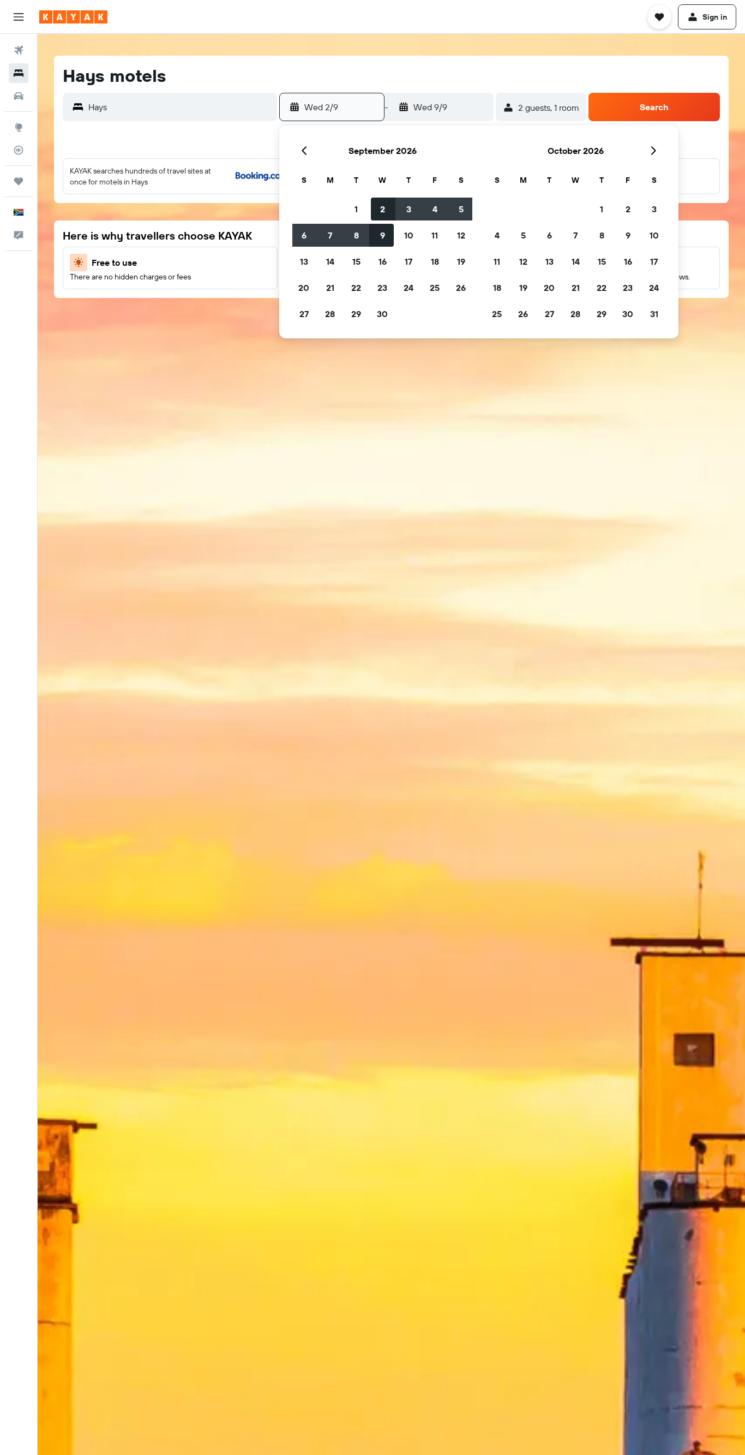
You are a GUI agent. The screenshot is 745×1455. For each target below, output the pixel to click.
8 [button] (356, 235)
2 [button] (382, 209)
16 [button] (382, 261)
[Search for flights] (18, 50)
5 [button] (461, 209)
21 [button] (330, 287)
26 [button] (461, 287)
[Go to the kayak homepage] (73, 16)
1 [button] (356, 209)
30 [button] (382, 313)
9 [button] (382, 235)
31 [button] (654, 313)
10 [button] (408, 235)
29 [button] (356, 313)
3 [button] (408, 209)
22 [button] (356, 287)
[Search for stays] (18, 73)
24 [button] (408, 287)
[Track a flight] (18, 150)
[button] (19, 17)
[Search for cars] (18, 96)
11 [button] (434, 235)
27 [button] (304, 313)
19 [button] (461, 261)
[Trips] (18, 181)
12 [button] (461, 235)
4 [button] (434, 209)
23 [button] (382, 287)
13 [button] (304, 261)
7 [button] (330, 235)
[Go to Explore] (18, 127)
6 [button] (304, 235)
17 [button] (408, 261)
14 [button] (330, 261)
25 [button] (435, 287)
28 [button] (330, 313)
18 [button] (435, 261)
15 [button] (356, 261)
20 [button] (303, 287)
